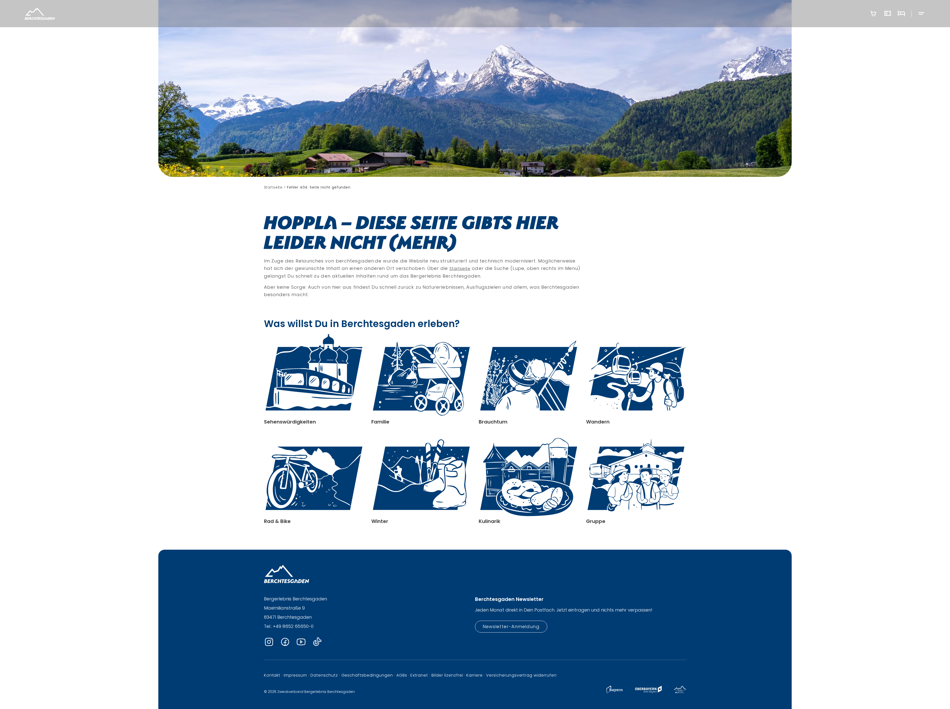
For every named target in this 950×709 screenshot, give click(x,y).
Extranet (419, 675)
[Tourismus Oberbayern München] (648, 692)
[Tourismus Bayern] (614, 692)
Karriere (474, 675)
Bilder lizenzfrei (447, 675)
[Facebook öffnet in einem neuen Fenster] (285, 642)
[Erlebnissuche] (887, 14)
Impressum (295, 675)
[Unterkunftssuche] (901, 14)
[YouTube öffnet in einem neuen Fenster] (301, 642)
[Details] (314, 379)
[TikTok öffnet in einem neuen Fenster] (317, 642)
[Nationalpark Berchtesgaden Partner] (680, 692)
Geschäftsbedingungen (367, 675)
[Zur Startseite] (40, 13)
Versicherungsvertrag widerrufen (521, 675)
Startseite (460, 268)
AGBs (401, 675)
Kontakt (272, 675)
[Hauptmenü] (921, 14)
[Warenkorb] (873, 13)
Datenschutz (324, 675)
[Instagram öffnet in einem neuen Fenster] (269, 642)
